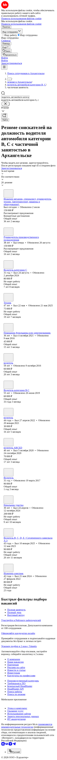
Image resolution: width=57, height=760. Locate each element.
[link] (6, 51)
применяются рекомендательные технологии (26, 725)
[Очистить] (5, 103)
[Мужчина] (8, 193)
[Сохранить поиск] (4, 115)
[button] (4, 58)
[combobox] (15, 97)
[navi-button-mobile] (4, 67)
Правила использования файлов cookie (21, 24)
